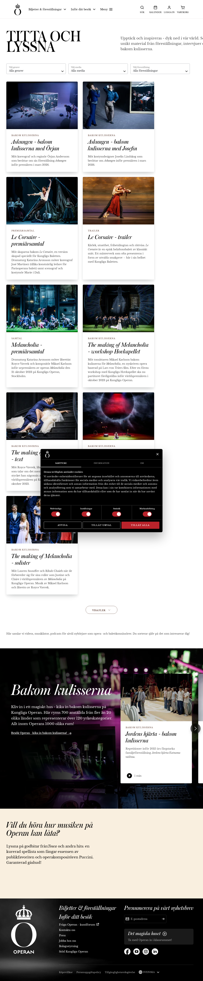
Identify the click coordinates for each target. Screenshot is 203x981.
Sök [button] (142, 12)
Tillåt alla (140, 525)
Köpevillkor (66, 972)
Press (62, 935)
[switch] (86, 513)
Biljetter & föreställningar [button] (45, 9)
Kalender (155, 12)
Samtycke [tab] (61, 463)
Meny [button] (104, 9)
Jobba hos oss (67, 940)
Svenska (149, 972)
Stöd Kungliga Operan (73, 951)
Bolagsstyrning (68, 946)
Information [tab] (101, 463)
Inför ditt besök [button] (81, 9)
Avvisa (63, 525)
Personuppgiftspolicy (88, 972)
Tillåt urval (101, 525)
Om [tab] (142, 463)
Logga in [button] (169, 12)
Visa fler (99, 610)
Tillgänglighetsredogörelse (120, 972)
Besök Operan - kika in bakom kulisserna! (39, 733)
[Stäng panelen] (157, 454)
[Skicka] (163, 919)
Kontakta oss (67, 930)
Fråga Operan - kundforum (77, 924)
